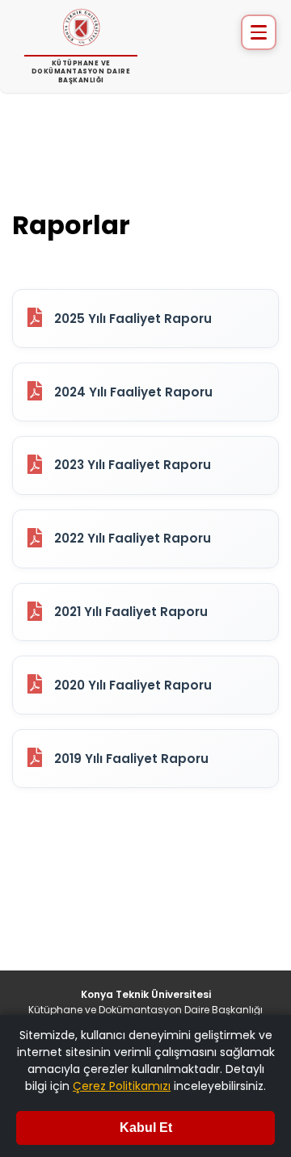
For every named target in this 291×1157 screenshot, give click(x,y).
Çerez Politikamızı (122, 1086)
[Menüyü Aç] (258, 32)
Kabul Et (146, 1127)
